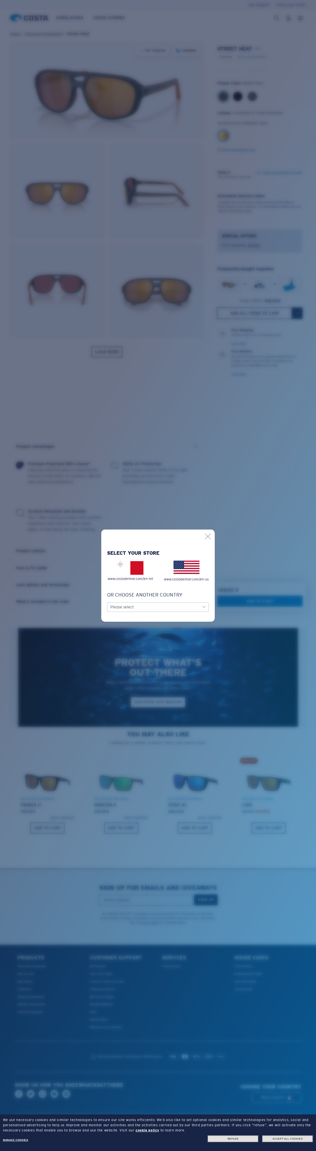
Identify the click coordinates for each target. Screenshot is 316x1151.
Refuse (233, 1138)
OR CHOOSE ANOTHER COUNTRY (144, 595)
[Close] (208, 536)
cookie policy (147, 1130)
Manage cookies (15, 1140)
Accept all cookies (288, 1138)
